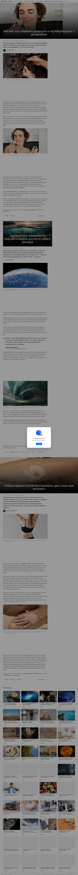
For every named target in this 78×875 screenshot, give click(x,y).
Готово (39, 444)
